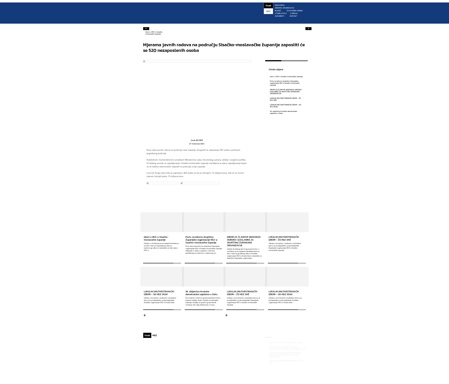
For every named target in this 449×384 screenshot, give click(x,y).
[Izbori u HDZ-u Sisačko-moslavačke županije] (162, 222)
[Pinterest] (258, 73)
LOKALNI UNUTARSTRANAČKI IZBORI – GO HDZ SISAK (285, 106)
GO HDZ (199, 140)
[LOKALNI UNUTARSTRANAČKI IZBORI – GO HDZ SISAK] (162, 277)
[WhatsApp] (258, 79)
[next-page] (308, 28)
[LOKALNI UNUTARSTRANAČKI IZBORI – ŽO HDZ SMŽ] (287, 222)
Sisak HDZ (302, 376)
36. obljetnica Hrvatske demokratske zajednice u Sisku (283, 112)
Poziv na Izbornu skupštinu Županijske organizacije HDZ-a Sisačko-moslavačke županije (285, 83)
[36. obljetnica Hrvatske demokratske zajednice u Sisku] (204, 277)
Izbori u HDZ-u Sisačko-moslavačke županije (154, 33)
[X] (258, 68)
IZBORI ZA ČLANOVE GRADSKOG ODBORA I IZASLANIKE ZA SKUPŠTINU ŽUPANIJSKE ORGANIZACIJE (286, 92)
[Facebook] (258, 62)
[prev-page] (146, 28)
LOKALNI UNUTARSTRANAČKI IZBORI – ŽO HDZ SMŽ (285, 99)
